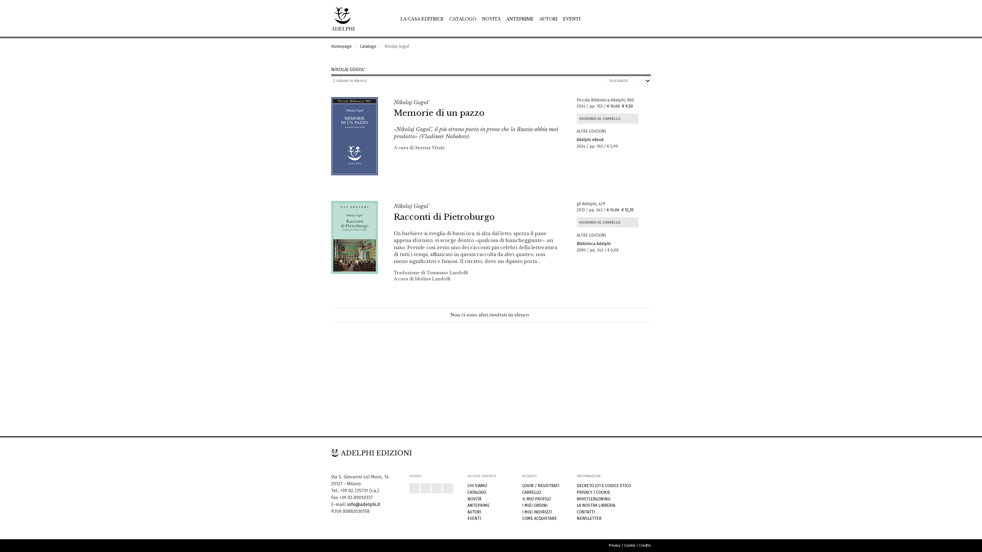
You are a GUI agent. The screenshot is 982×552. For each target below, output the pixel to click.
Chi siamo (477, 485)
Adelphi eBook (590, 139)
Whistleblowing (593, 499)
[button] (414, 488)
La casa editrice (422, 18)
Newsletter (589, 518)
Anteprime (520, 18)
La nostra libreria (596, 505)
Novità (491, 18)
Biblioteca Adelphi (594, 243)
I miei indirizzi (537, 512)
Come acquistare (539, 518)
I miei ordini (535, 505)
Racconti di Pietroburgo (444, 217)
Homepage (341, 46)
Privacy (584, 492)
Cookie (603, 492)
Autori (548, 18)
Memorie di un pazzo (439, 113)
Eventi (572, 18)
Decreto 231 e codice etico (604, 485)
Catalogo (462, 18)
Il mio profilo (536, 499)
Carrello (531, 492)
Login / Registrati (540, 485)
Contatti (586, 512)
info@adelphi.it (363, 504)
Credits (645, 545)
